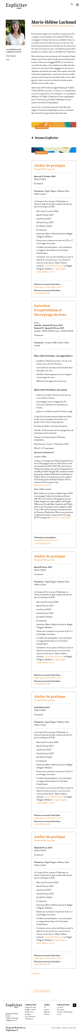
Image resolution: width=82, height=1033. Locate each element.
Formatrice (45, 26)
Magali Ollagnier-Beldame (54, 191)
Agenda (47, 1012)
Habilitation (29, 1019)
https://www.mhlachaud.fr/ (61, 517)
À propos (46, 1008)
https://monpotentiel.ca (42, 485)
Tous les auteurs (41, 991)
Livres (59, 1014)
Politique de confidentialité (69, 1028)
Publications (63, 1005)
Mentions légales (56, 1028)
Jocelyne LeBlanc (51, 342)
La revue (60, 1007)
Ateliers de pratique (29, 1013)
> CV (7, 59)
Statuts (47, 1014)
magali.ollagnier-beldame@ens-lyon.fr (52, 270)
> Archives (35, 973)
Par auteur (60, 1009)
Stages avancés (30, 1009)
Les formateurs (30, 1016)
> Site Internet (11, 56)
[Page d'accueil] (14, 1007)
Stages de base (30, 1007)
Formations (30, 1005)
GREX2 (47, 1005)
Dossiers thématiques (65, 1012)
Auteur (34, 26)
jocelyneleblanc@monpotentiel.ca (46, 540)
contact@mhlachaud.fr (13, 49)
